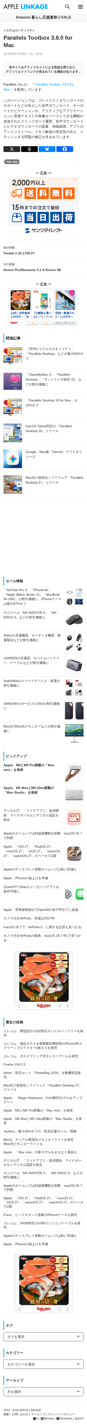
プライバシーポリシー (61, 1414)
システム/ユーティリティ (19, 30)
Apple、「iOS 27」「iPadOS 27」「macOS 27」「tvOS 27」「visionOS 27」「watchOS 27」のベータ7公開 (43, 1202)
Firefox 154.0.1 (14, 1064)
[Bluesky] (47, 149)
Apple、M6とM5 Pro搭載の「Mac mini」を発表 (38, 1110)
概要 (6, 1414)
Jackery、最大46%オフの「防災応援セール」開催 (40, 1131)
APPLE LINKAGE (30, 1410)
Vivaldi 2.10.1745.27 (19, 250)
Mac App (12, 161)
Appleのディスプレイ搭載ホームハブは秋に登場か (40, 1236)
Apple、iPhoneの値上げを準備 (25, 1244)
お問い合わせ (20, 1414)
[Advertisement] (43, 536)
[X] (11, 149)
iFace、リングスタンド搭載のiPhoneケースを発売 (40, 1215)
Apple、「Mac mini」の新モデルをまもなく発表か (40, 1152)
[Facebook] (64, 149)
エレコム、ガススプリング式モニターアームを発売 (40, 1056)
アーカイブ (38, 1414)
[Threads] (29, 149)
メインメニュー (80, 6)
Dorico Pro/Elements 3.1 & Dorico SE (32, 267)
